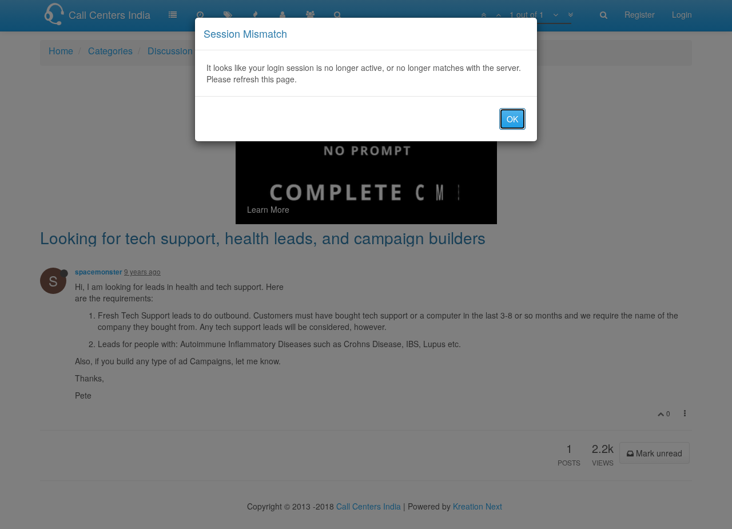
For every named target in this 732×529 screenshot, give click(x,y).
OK (512, 119)
